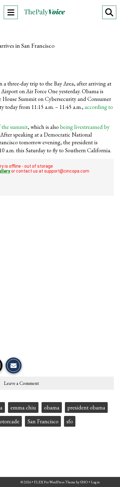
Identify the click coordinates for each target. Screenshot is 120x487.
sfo (69, 421)
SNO (84, 482)
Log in (95, 482)
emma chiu (23, 407)
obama (51, 407)
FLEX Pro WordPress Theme (54, 482)
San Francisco (42, 421)
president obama (86, 407)
